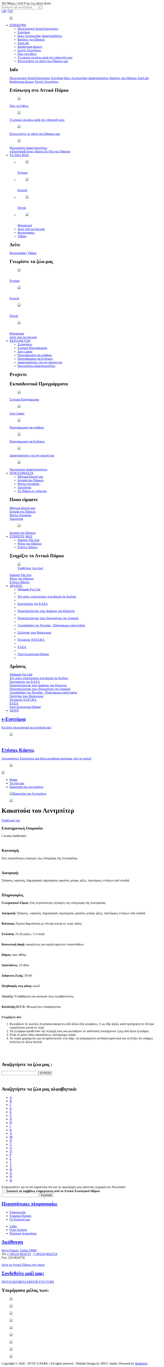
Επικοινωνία (17, 1212)
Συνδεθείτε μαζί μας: (23, 1273)
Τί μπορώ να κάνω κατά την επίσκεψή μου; (45, 57)
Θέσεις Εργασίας (28, 484)
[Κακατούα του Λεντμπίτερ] (28, 793)
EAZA (22, 647)
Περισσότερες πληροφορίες (29, 1203)
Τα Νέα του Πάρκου (57, 151)
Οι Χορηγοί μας (20, 1219)
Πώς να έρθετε (27, 54)
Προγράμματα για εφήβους (35, 355)
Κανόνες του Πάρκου (31, 39)
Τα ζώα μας (17, 783)
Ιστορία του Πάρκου (31, 480)
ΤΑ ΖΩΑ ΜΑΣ (19, 155)
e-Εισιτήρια (17, 151)
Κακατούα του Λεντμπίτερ (26, 787)
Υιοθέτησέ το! (11, 820)
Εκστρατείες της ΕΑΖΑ (33, 603)
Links (13, 1226)
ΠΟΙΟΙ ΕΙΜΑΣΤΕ (22, 473)
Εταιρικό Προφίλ (20, 1215)
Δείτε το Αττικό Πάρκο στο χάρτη (23, 1264)
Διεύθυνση (12, 1241)
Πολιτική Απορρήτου (23, 1233)
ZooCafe (23, 43)
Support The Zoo (28, 540)
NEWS (14, 710)
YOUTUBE (46, 1281)
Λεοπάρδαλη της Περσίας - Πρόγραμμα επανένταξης (51, 625)
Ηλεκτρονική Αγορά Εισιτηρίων (38, 28)
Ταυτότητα (24, 487)
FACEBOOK (29, 1281)
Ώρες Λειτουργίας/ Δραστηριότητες (40, 36)
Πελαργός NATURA (31, 639)
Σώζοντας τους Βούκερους (34, 632)
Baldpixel (141, 1363)
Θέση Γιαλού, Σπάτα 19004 (19, 1250)
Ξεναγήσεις (25, 344)
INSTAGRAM (11, 1281)
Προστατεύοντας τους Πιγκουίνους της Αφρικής (48, 618)
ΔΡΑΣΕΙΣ (16, 585)
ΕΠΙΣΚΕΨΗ (18, 25)
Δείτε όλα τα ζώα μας (31, 229)
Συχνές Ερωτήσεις (29, 50)
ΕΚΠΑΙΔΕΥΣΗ (20, 340)
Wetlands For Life (29, 589)
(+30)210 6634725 (19, 1254)
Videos (22, 236)
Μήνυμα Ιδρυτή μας (30, 476)
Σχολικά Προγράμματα (32, 348)
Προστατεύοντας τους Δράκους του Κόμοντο (46, 611)
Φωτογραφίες (26, 232)
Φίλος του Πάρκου (30, 543)
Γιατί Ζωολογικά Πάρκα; (33, 654)
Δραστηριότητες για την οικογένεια (40, 362)
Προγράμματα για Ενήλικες (35, 358)
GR (4, 11)
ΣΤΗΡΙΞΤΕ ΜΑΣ (21, 536)
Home (13, 779)
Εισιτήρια (24, 32)
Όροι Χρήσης (18, 1229)
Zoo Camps (25, 351)
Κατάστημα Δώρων (30, 46)
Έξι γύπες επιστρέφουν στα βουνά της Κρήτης (47, 596)
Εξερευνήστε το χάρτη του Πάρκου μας (43, 61)
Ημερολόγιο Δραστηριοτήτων (36, 366)
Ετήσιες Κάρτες (34, 151)
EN (10, 11)
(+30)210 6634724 (45, 1254)
